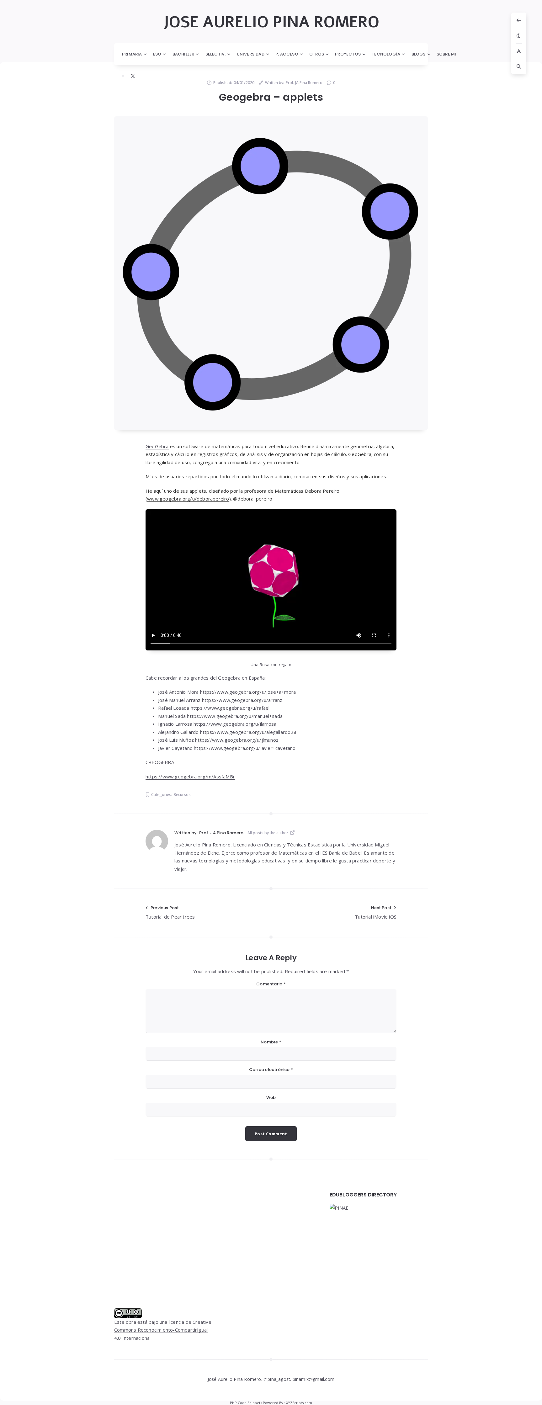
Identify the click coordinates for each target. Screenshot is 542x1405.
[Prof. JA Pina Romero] (157, 841)
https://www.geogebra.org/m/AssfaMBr (190, 776)
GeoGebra (157, 446)
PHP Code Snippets (246, 1402)
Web (271, 1097)
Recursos (182, 794)
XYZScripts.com (299, 1402)
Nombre (271, 1042)
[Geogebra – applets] (271, 273)
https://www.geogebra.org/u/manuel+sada (235, 716)
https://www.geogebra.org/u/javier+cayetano (244, 748)
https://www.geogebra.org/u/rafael (230, 708)
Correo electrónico (271, 1070)
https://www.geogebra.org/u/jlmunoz (237, 740)
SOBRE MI (446, 54)
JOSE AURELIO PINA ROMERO (271, 22)
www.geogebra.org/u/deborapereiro (188, 499)
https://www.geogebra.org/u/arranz (242, 700)
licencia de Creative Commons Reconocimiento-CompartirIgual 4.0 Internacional (162, 1330)
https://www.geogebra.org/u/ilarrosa (235, 724)
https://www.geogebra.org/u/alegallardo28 (248, 732)
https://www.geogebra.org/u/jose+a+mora (248, 692)
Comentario (270, 984)
